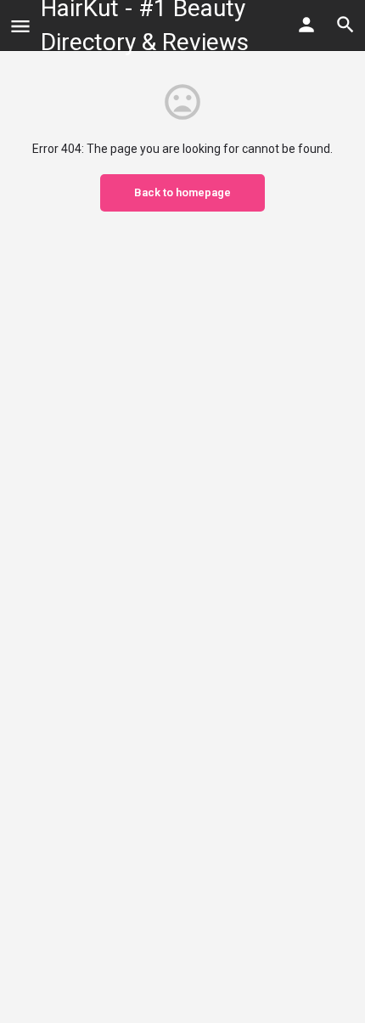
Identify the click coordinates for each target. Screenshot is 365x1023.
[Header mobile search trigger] (345, 25)
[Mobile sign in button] (306, 25)
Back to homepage (182, 192)
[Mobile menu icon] (20, 25)
